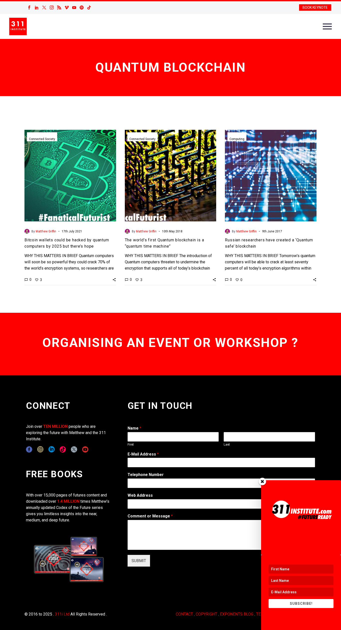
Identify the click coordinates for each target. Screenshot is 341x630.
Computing (236, 139)
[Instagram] (51, 7)
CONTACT (184, 614)
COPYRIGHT (206, 614)
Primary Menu (327, 26)
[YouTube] (74, 7)
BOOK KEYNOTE (315, 7)
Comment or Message (150, 516)
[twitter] (74, 449)
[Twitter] (44, 7)
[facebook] (29, 449)
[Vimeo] (66, 7)
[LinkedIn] (36, 7)
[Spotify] (81, 7)
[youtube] (85, 449)
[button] (114, 279)
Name (134, 428)
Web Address (140, 495)
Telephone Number (146, 474)
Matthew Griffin (46, 231)
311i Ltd (62, 614)
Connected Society (42, 139)
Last (227, 444)
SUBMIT (139, 560)
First (131, 444)
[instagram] (40, 449)
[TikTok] (89, 7)
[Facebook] (29, 7)
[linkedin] (51, 449)
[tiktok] (63, 449)
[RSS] (59, 7)
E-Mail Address (143, 454)
